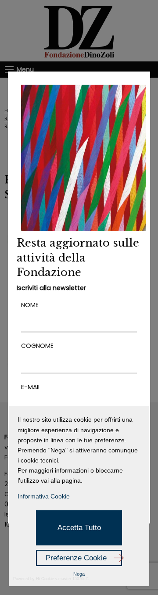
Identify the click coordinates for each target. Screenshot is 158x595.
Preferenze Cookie (76, 558)
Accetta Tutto (79, 527)
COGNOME (37, 345)
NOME (30, 305)
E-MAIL (31, 387)
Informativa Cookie (44, 496)
